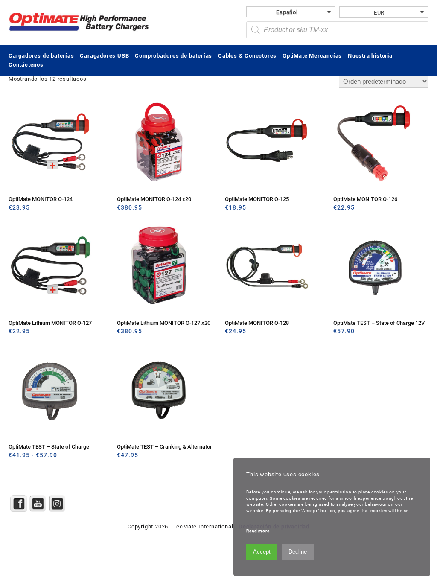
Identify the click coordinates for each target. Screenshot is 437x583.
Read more (257, 530)
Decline (297, 551)
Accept (262, 551)
